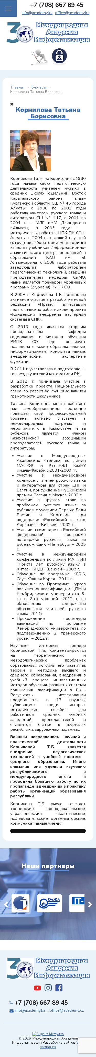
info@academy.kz (37, 13)
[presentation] (6, 903)
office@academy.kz (72, 13)
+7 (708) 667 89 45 (56, 5)
